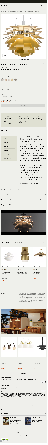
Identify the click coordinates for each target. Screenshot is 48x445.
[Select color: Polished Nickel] (34, 269)
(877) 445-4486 (13, 123)
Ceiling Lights (13, 11)
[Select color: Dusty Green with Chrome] (4, 269)
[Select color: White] (1, 269)
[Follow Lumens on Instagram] (23, 435)
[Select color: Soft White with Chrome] (6, 269)
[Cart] (41, 5)
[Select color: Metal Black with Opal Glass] (36, 359)
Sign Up (43, 382)
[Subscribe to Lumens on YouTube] (26, 435)
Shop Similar (9, 266)
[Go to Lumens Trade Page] (6, 421)
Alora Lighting (36, 273)
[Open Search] (38, 5)
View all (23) (6, 55)
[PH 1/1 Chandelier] (9, 344)
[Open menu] (44, 5)
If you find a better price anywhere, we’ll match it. (38, 119)
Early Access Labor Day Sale (24, 1)
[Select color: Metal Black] (34, 359)
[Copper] (5, 79)
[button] (5, 69)
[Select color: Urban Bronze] (36, 269)
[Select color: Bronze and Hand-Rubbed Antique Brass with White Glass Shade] (17, 269)
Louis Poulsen (13, 67)
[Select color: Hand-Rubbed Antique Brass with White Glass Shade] (18, 269)
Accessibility (3, 429)
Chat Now (13, 405)
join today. (16, 421)
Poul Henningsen (5, 67)
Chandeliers (19, 11)
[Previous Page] (41, 56)
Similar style (5, 242)
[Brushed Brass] (12, 79)
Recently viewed (17, 242)
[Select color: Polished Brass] (33, 269)
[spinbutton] (40, 101)
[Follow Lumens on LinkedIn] (29, 435)
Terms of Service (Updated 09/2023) (39, 429)
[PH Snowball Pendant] (9, 254)
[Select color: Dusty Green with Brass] (2, 269)
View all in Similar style (39, 242)
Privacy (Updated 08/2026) (19, 429)
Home (2, 11)
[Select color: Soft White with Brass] (5, 269)
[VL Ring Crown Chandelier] (26, 344)
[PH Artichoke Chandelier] (23, 36)
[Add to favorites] (44, 65)
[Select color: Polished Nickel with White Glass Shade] (20, 269)
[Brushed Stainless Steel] (2, 79)
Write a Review (16, 69)
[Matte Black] (15, 79)
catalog (39, 420)
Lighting (7, 11)
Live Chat (6, 123)
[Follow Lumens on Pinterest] (21, 435)
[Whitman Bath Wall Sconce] (25, 254)
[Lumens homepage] (4, 5)
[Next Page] (44, 56)
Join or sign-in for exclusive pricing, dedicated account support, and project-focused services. (24, 120)
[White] (9, 79)
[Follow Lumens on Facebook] (18, 435)
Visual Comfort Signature (22, 273)
